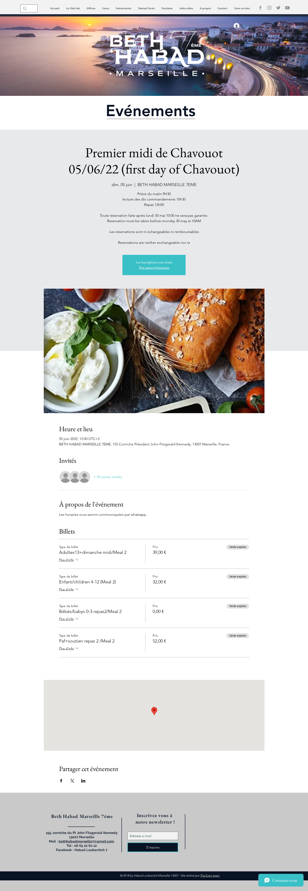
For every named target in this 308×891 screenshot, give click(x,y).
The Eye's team (210, 875)
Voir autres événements (154, 267)
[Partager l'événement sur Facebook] (61, 781)
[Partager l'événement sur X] (72, 781)
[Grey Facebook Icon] (260, 8)
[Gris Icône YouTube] (287, 8)
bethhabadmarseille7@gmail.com (86, 841)
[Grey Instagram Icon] (269, 8)
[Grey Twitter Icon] (278, 8)
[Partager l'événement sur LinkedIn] (83, 781)
